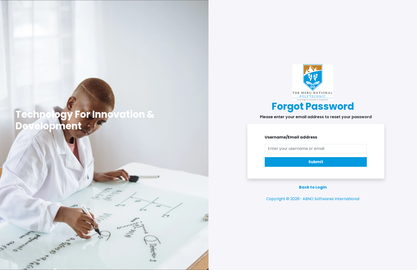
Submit (315, 162)
